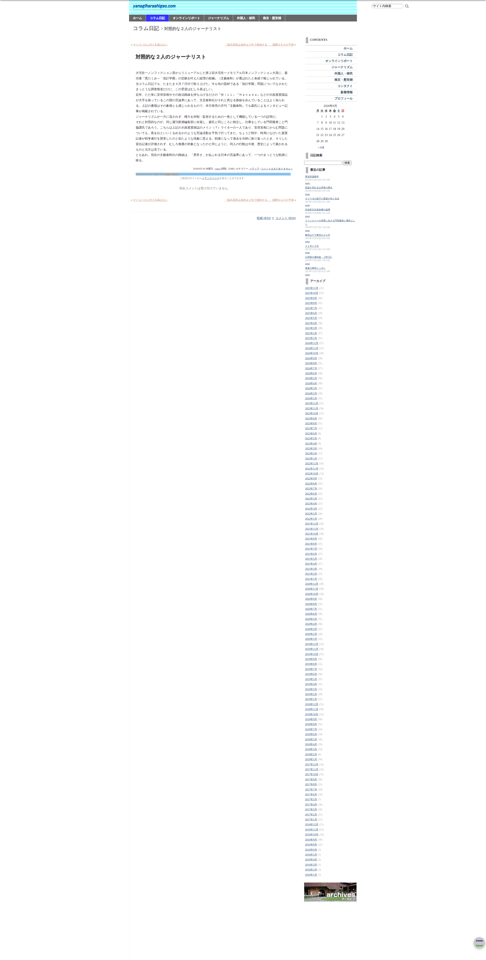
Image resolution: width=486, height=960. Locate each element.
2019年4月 (311, 684)
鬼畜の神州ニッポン (315, 268)
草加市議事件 (312, 176)
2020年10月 (311, 594)
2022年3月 (311, 508)
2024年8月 (311, 363)
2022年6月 (311, 493)
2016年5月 (311, 854)
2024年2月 (311, 393)
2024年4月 (311, 383)
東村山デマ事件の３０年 (317, 235)
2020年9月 (311, 599)
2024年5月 (311, 378)
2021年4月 (311, 563)
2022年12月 (311, 463)
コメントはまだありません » (277, 168)
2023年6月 (311, 433)
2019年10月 (311, 654)
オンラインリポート (186, 18)
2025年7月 (311, 308)
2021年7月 (311, 548)
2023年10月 (311, 413)
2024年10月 (311, 353)
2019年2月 (311, 694)
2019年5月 (311, 679)
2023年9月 (311, 418)
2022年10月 (311, 473)
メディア (254, 168)
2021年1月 (311, 579)
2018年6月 (311, 734)
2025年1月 (311, 338)
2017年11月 (311, 769)
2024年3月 (311, 388)
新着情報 (347, 92)
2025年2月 (311, 333)
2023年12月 (311, 403)
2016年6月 (311, 849)
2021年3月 (311, 569)
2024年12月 (311, 343)
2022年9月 (311, 478)
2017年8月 (311, 784)
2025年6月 (311, 313)
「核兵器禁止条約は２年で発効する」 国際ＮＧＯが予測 (259, 44)
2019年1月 (311, 699)
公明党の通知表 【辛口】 (318, 257)
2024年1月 (311, 398)
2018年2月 (311, 754)
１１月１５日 (312, 246)
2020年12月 (311, 584)
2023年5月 (311, 438)
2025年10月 (311, 293)
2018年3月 (311, 749)
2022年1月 (311, 518)
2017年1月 (311, 819)
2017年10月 (311, 774)
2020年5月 (311, 619)
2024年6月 (311, 373)
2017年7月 (311, 789)
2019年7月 (311, 669)
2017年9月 (311, 779)
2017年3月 (311, 809)
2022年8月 (311, 483)
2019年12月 (311, 644)
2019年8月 (311, 664)
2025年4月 (311, 323)
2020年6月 (311, 614)
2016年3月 (311, 864)
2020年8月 (311, 604)
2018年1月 (311, 759)
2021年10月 (311, 533)
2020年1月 (311, 639)
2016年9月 (311, 839)
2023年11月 (311, 408)
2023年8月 (311, 423)
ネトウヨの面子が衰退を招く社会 (322, 198)
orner (217, 168)
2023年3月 (311, 448)
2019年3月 (311, 689)
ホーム (137, 18)
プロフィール (344, 98)
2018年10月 (311, 714)
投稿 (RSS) (264, 218)
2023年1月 (311, 458)
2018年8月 (311, 724)
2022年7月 (311, 488)
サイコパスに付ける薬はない (150, 44)
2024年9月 (311, 358)
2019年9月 (311, 659)
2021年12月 (311, 523)
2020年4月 (311, 624)
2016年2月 (311, 869)
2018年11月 (311, 709)
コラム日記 (157, 18)
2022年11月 (311, 468)
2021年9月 (311, 538)
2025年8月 (311, 303)
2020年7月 (311, 609)
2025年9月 (311, 298)
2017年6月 (311, 794)
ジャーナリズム (218, 18)
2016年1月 (311, 874)
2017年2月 (311, 814)
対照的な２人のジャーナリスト (171, 57)
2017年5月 (311, 799)
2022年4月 (311, 503)
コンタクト (345, 86)
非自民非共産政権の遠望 (317, 209)
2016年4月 (311, 859)
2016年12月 (311, 824)
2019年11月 (311, 649)
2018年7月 (311, 729)
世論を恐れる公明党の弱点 (318, 187)
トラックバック (210, 178)
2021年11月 (311, 528)
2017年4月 (311, 804)
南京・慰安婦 (272, 18)
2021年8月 (311, 543)
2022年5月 (311, 498)
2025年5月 (311, 318)
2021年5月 (311, 558)
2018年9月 (311, 719)
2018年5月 (311, 739)
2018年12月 (311, 704)
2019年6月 (311, 674)
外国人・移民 (246, 18)
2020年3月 (311, 629)
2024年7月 (311, 368)
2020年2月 (311, 634)
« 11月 (321, 147)
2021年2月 (311, 573)
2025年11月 (311, 288)
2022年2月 (311, 513)
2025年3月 (311, 328)
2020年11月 (311, 588)
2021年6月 (311, 554)
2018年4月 (311, 744)
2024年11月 (311, 348)
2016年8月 (311, 844)
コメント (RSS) (285, 218)
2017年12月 (311, 764)
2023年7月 (311, 428)
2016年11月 (311, 829)
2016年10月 (311, 834)
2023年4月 (311, 443)
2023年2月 (311, 453)
